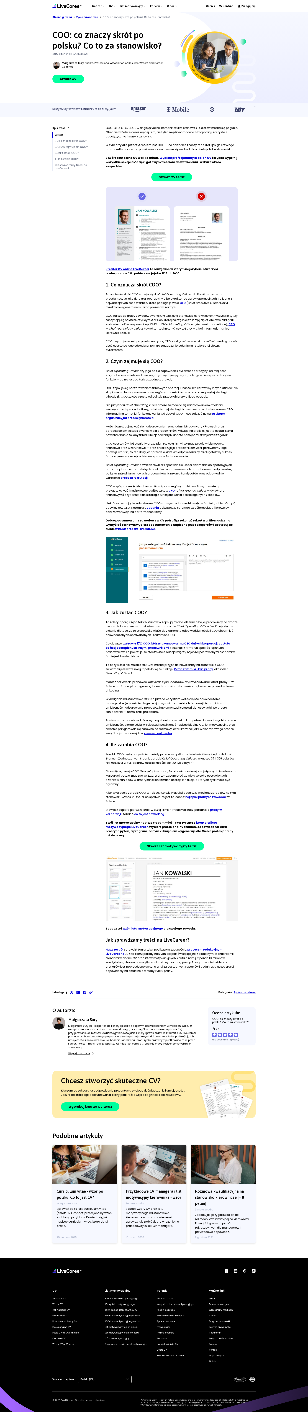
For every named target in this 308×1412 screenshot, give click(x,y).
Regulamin (215, 1332)
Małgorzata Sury (73, 63)
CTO (232, 324)
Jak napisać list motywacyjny (121, 1309)
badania (153, 508)
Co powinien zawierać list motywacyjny (126, 1344)
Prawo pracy (163, 1327)
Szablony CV (59, 1298)
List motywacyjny (131, 6)
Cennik (210, 6)
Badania (162, 1338)
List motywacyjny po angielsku (121, 1327)
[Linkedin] (235, 1271)
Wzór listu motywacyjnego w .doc (123, 1321)
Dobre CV (162, 1349)
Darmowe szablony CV (64, 1321)
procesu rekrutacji (134, 478)
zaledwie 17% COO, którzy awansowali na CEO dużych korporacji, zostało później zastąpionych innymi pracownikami (168, 645)
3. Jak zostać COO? (67, 153)
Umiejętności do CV (167, 1344)
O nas (170, 6)
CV (111, 6)
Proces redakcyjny (219, 1304)
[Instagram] (254, 1271)
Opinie (212, 1361)
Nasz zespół (114, 950)
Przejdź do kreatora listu (172, 888)
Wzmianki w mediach (221, 1309)
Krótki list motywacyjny (117, 1338)
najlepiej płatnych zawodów (206, 797)
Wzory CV (57, 1304)
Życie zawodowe (245, 992)
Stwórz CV (68, 79)
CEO (183, 303)
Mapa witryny (216, 1355)
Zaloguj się (248, 6)
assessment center (158, 733)
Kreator (96, 6)
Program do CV (60, 1315)
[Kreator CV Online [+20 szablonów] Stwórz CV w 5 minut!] (66, 6)
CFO (171, 491)
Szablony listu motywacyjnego (121, 1298)
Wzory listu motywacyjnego (120, 1304)
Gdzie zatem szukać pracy (193, 669)
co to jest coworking (149, 814)
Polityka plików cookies (221, 1338)
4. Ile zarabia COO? (67, 159)
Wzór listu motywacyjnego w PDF (122, 1315)
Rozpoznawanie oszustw (170, 1355)
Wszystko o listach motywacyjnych (176, 1304)
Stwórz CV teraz (172, 177)
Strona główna (62, 17)
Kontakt (228, 6)
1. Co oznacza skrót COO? (71, 141)
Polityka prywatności (220, 1327)
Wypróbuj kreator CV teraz (90, 1106)
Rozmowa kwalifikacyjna (170, 1315)
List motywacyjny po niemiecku (122, 1332)
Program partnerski (219, 1321)
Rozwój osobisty (165, 1332)
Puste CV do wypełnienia (65, 1332)
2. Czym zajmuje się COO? (71, 147)
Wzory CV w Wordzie (63, 1344)
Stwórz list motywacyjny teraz (172, 846)
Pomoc (213, 1344)
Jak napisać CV (61, 1309)
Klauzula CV (59, 1338)
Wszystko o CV (165, 1298)
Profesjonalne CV (61, 1327)
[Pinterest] (245, 1271)
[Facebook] (226, 1271)
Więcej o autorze (79, 1053)
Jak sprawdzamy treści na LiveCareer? (71, 166)
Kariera (155, 6)
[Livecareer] (66, 1271)
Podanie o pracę (166, 1309)
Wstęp (59, 135)
